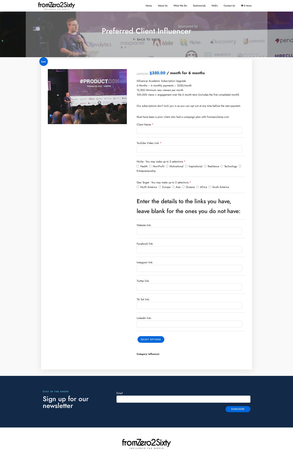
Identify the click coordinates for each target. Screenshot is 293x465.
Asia (178, 187)
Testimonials (199, 5)
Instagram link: (145, 262)
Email (119, 393)
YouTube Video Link (148, 143)
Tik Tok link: (143, 299)
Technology (230, 166)
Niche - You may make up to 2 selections (160, 161)
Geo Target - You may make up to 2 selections (163, 182)
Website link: (144, 225)
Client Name (144, 124)
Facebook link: (145, 244)
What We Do (180, 5)
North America (148, 187)
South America (220, 187)
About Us (163, 5)
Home (149, 5)
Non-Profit (158, 166)
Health (143, 166)
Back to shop (148, 39)
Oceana (190, 187)
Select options (151, 339)
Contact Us (229, 5)
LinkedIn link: (144, 318)
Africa (203, 187)
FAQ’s (215, 5)
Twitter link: (143, 281)
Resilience (213, 166)
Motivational (176, 166)
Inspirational (195, 166)
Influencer (154, 354)
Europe (165, 187)
